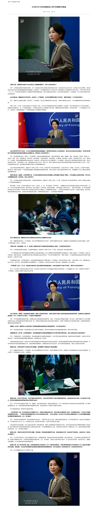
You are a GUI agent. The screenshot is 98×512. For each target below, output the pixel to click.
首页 (9, 1)
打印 (54, 11)
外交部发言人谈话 (15, 1)
